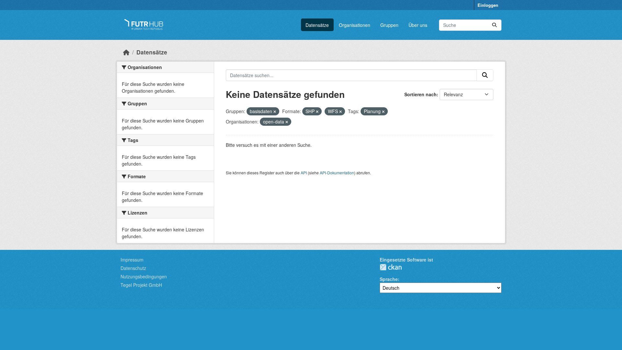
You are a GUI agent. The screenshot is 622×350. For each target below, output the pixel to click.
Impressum (132, 259)
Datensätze (317, 25)
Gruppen (389, 25)
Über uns (418, 25)
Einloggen (488, 5)
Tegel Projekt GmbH (141, 285)
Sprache (389, 279)
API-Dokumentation (337, 172)
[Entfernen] (274, 111)
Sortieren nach (420, 94)
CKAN (391, 267)
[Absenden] (494, 25)
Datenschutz (133, 268)
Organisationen (354, 25)
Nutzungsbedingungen (144, 276)
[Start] (126, 52)
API (304, 172)
